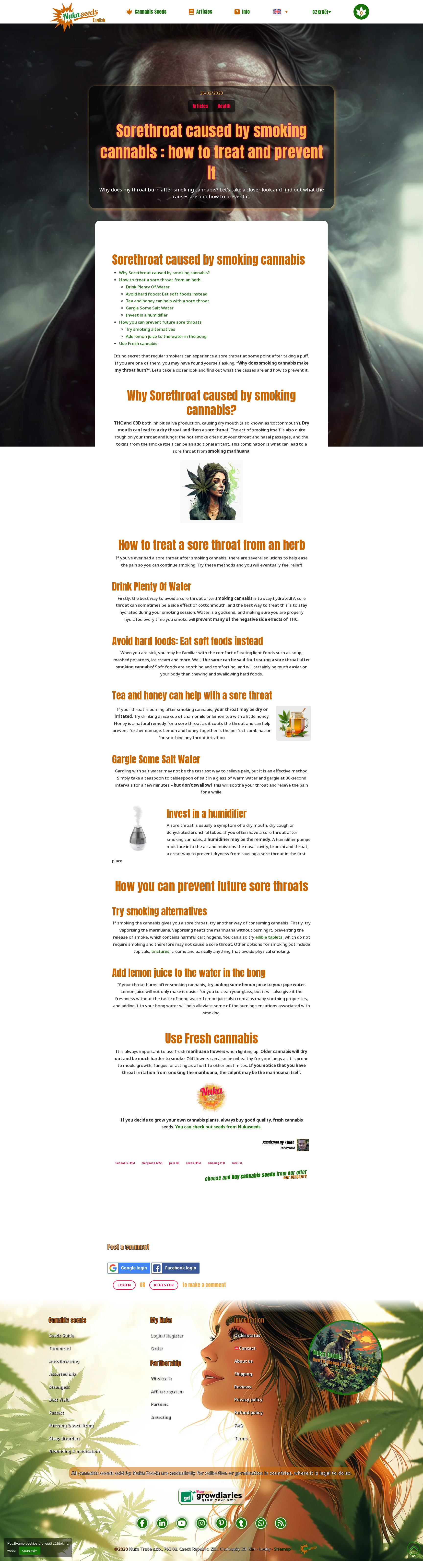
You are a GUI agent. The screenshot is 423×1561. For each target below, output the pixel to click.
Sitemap (282, 1549)
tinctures (160, 951)
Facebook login (180, 1268)
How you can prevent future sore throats (160, 322)
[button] (146, 12)
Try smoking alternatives (150, 329)
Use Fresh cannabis (138, 343)
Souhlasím (29, 1551)
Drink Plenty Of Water (148, 287)
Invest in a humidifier (147, 315)
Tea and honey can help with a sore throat (167, 301)
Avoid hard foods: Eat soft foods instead (166, 294)
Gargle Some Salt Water (150, 308)
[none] (280, 12)
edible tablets (268, 937)
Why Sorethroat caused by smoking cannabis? (164, 272)
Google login (134, 1268)
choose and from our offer (256, 1175)
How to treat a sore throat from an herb (159, 280)
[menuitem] (280, 12)
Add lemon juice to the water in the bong (166, 336)
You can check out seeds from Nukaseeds (217, 1127)
